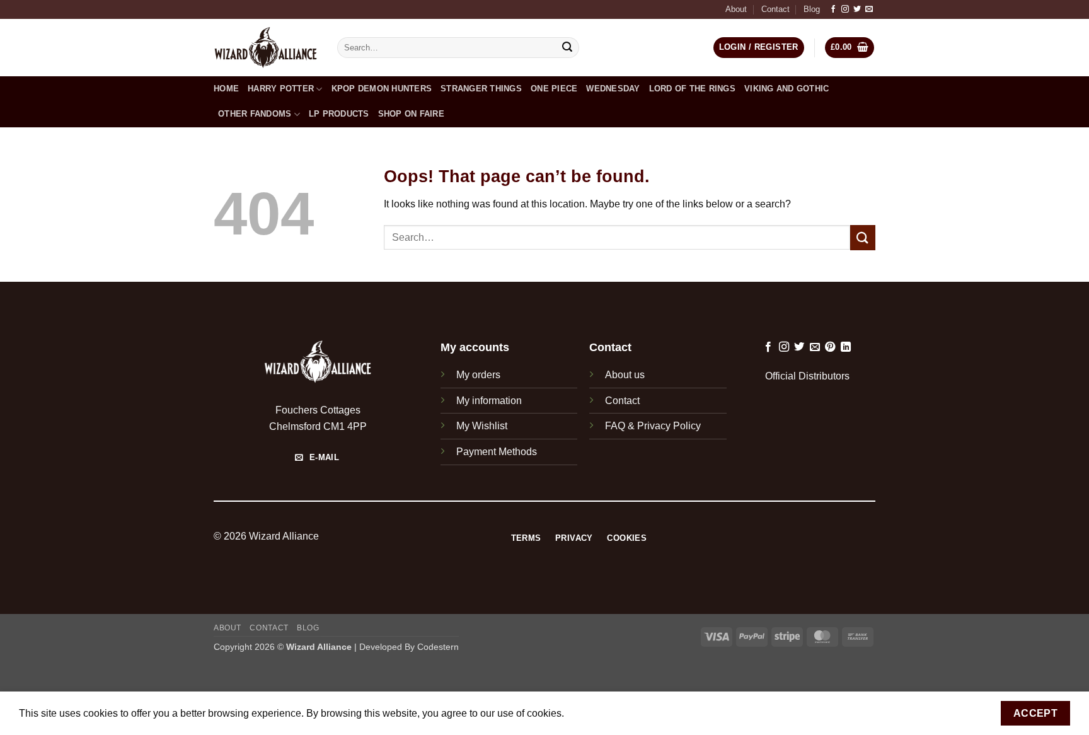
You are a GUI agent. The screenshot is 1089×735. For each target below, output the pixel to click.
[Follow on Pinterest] (830, 347)
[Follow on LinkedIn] (846, 347)
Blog (812, 9)
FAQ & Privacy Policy (653, 425)
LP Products (339, 114)
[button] (850, 47)
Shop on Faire (411, 114)
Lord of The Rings (692, 88)
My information (489, 400)
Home (226, 88)
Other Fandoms (254, 114)
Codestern (438, 647)
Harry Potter (281, 88)
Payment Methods (496, 451)
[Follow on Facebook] (833, 9)
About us (625, 374)
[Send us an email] (869, 9)
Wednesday (613, 88)
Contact (775, 9)
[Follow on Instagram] (845, 9)
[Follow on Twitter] (857, 9)
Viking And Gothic (786, 88)
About (736, 9)
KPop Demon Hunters (381, 88)
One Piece (554, 88)
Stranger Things (481, 88)
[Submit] (568, 48)
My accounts (475, 347)
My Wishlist (481, 425)
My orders (478, 374)
